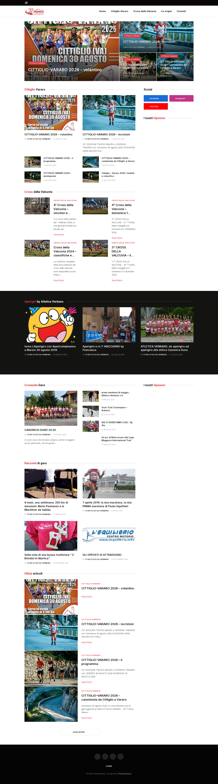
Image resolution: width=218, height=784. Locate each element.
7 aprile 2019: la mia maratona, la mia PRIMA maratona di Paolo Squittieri (107, 504)
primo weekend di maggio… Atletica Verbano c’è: (116, 394)
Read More (59, 234)
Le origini (166, 11)
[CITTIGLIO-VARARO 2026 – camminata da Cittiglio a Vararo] (91, 162)
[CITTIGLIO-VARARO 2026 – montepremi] (32, 177)
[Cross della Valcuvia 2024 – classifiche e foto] (37, 248)
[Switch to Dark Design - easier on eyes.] (192, 11)
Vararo (34, 89)
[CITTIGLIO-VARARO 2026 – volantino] (71, 51)
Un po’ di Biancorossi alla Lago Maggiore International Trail (118, 439)
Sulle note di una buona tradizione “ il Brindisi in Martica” (49, 556)
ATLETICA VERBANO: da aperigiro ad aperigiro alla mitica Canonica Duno (165, 348)
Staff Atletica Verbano (39, 76)
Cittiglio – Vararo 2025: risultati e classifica (118, 174)
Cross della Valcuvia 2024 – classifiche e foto (65, 252)
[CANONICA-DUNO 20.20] (50, 408)
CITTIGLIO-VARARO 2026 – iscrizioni (149, 41)
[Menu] (26, 3)
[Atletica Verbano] (34, 11)
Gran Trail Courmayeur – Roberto (114, 409)
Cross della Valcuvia (144, 11)
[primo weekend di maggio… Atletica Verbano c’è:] (91, 396)
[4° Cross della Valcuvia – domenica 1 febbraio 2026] (95, 205)
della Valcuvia (38, 192)
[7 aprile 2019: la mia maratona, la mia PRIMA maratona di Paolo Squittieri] (109, 483)
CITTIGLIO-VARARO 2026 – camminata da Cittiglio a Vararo (173, 65)
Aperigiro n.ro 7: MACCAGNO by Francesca (103, 348)
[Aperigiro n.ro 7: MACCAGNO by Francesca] (109, 324)
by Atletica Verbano (43, 301)
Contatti (181, 11)
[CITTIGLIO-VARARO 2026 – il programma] (32, 162)
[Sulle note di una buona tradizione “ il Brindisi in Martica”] (50, 536)
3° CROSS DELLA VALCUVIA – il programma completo (121, 252)
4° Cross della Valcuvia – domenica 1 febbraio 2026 (122, 209)
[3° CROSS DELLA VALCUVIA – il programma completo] (95, 248)
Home (102, 11)
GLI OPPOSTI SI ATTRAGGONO (102, 554)
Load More (79, 732)
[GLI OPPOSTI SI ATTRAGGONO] (109, 536)
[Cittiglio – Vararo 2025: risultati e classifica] (91, 177)
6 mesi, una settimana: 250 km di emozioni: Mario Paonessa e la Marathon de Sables (46, 506)
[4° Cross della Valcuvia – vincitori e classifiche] (37, 205)
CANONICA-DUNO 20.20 (40, 429)
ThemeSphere (124, 773)
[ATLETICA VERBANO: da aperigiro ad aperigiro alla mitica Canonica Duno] (167, 324)
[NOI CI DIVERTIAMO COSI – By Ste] (91, 426)
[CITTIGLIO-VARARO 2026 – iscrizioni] (156, 36)
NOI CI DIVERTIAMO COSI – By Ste (117, 424)
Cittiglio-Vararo (119, 11)
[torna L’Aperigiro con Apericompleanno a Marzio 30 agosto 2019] (50, 324)
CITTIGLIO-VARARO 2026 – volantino (65, 69)
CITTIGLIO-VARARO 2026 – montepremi (57, 174)
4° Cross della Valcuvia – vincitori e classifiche (63, 209)
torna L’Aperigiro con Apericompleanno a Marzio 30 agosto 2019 (50, 348)
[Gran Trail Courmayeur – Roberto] (91, 411)
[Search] (192, 3)
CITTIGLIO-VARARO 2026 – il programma (135, 66)
